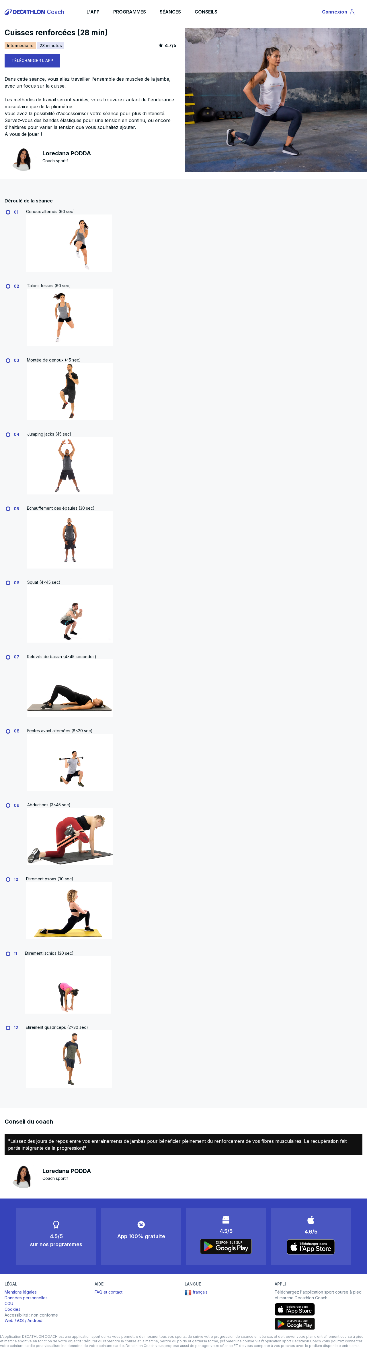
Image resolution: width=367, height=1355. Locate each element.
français (200, 1292)
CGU (9, 1303)
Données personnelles (26, 1297)
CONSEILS (206, 12)
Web (9, 1320)
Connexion (338, 13)
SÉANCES (170, 12)
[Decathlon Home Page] (35, 11)
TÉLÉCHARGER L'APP (32, 60)
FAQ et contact (108, 1292)
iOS (20, 1320)
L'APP (93, 12)
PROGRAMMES (129, 12)
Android (35, 1320)
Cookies (12, 1309)
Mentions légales (21, 1292)
